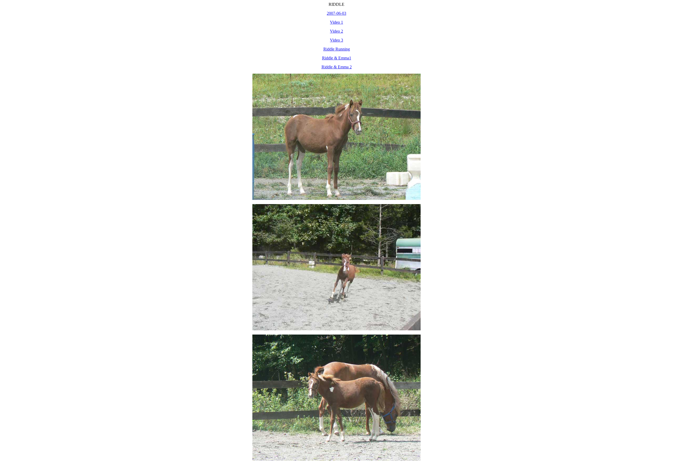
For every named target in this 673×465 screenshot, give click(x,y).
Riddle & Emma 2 (337, 67)
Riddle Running (336, 49)
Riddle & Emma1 (336, 58)
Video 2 (336, 31)
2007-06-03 (336, 13)
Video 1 (336, 22)
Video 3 (336, 40)
